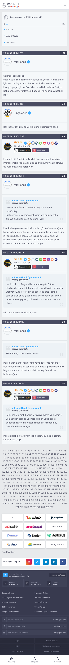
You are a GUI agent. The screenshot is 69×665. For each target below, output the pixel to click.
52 (23, 457)
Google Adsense (8, 593)
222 (29, 493)
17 (40, 450)
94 (25, 464)
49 (14, 457)
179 (40, 482)
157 (16, 479)
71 (19, 461)
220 (20, 493)
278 (34, 507)
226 (47, 493)
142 (20, 475)
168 (61, 479)
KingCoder (20, 113)
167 (57, 479)
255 (50, 500)
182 (52, 482)
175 (24, 482)
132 (45, 472)
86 (65, 461)
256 (54, 500)
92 (18, 464)
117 (48, 468)
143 (24, 475)
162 (36, 479)
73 (25, 461)
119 (55, 468)
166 (53, 479)
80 (46, 461)
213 (56, 489)
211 (48, 489)
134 (53, 472)
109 (17, 468)
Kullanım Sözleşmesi (51, 651)
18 (43, 450)
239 (41, 496)
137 (65, 472)
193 (34, 486)
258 (63, 500)
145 (32, 475)
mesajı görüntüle (20, 203)
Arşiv (17, 641)
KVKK (17, 646)
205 (22, 489)
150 (53, 475)
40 (48, 454)
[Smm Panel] (56, 517)
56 (36, 457)
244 (63, 496)
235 (23, 496)
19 (46, 450)
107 (9, 468)
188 (13, 486)
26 (4, 454)
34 (29, 454)
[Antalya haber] (34, 544)
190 (22, 486)
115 (40, 468)
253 (41, 500)
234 (19, 496)
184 (60, 482)
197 (50, 486)
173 (16, 482)
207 (31, 489)
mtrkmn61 (20, 61)
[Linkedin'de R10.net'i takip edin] (54, 562)
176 (28, 482)
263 (21, 503)
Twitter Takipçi (39, 607)
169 (65, 479)
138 (3, 475)
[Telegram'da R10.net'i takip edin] (46, 562)
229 (60, 493)
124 (12, 472)
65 (64, 457)
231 (5, 496)
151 (57, 475)
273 (65, 503)
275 (21, 507)
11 (23, 450)
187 (9, 486)
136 (61, 472)
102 (53, 464)
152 (61, 475)
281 (47, 507)
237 (32, 496)
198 (55, 486)
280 (43, 507)
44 (61, 454)
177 (32, 482)
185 (64, 482)
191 (26, 486)
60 (48, 457)
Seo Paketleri (8, 552)
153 (65, 475)
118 (52, 468)
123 (7, 472)
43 (58, 454)
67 (7, 461)
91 (16, 464)
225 (43, 493)
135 (57, 472)
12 (26, 450)
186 (5, 486)
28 (10, 454)
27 (7, 454)
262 (17, 503)
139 (8, 475)
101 (48, 464)
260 (8, 503)
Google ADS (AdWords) (10, 611)
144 (28, 475)
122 (3, 472)
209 (40, 489)
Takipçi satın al (57, 544)
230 (65, 493)
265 (30, 503)
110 (21, 468)
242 (54, 496)
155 (7, 479)
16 (38, 450)
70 (16, 461)
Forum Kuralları (17, 651)
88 (6, 464)
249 (23, 500)
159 (24, 479)
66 (4, 461)
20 (49, 450)
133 (49, 472)
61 (52, 457)
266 (35, 503)
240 (46, 496)
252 (37, 500)
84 (59, 461)
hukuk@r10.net (60, 626)
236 (28, 496)
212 (52, 489)
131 (40, 472)
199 (59, 486)
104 (61, 464)
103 (57, 464)
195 (42, 486)
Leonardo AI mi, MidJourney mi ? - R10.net (10, 5)
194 (38, 486)
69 (13, 461)
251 (32, 500)
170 (4, 482)
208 (35, 489)
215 (65, 489)
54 (29, 457)
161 (32, 479)
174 (20, 482)
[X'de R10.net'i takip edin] (37, 562)
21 (52, 450)
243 (59, 496)
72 (22, 461)
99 (41, 464)
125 (16, 472)
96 (31, 464)
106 (5, 468)
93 (22, 464)
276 (26, 507)
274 (17, 507)
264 (26, 503)
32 (23, 454)
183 (56, 482)
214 (60, 489)
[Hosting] (12, 535)
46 (4, 457)
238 (37, 496)
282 (52, 507)
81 (49, 461)
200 (63, 486)
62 (55, 457)
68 (10, 461)
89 (9, 464)
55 (33, 457)
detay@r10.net (60, 633)
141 (16, 475)
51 (20, 457)
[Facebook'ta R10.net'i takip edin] (63, 562)
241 (50, 496)
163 (40, 479)
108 (13, 468)
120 (60, 468)
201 (4, 489)
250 (28, 500)
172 (12, 482)
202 (9, 489)
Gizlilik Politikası (51, 641)
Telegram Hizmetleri (42, 598)
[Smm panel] (56, 535)
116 (44, 468)
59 (45, 457)
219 (16, 493)
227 (51, 493)
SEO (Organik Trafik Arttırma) (13, 598)
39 (45, 454)
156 (12, 479)
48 (10, 457)
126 (20, 472)
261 (12, 503)
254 (45, 500)
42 (55, 454)
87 (3, 464)
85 (62, 461)
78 (40, 461)
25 (65, 450)
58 (42, 457)
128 (28, 472)
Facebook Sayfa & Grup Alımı (45, 611)
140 (12, 475)
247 (14, 500)
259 (4, 503)
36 (36, 454)
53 (26, 457)
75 (31, 461)
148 (45, 475)
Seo (12, 517)
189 (18, 486)
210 (44, 489)
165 (49, 479)
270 (53, 503)
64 (61, 457)
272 (61, 503)
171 (8, 482)
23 (58, 450)
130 (37, 472)
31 (20, 454)
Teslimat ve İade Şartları (52, 646)
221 (25, 493)
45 (64, 454)
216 (4, 493)
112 (29, 468)
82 (52, 461)
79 (43, 461)
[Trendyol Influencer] (34, 517)
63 (58, 457)
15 (35, 450)
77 (37, 461)
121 (63, 468)
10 (21, 450)
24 (61, 450)
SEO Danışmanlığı (8, 607)
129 (32, 472)
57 (39, 457)
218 (12, 493)
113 (32, 468)
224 (38, 493)
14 (32, 450)
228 (56, 493)
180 (44, 482)
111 (25, 468)
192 (30, 486)
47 (7, 457)
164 (45, 479)
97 (35, 464)
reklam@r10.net (59, 620)
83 (55, 461)
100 (45, 464)
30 (17, 454)
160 (28, 479)
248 (19, 500)
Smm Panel (56, 526)
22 (55, 450)
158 (20, 479)
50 (17, 457)
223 (34, 493)
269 (48, 503)
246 (10, 500)
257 (59, 500)
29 (14, 454)
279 (38, 507)
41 (52, 454)
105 (65, 464)
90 (12, 464)
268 (44, 503)
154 (3, 479)
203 (13, 489)
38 (42, 454)
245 (6, 500)
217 (8, 493)
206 (27, 489)
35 (33, 454)
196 (46, 486)
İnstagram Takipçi (41, 593)
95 (28, 464)
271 (57, 503)
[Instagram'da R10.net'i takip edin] (29, 562)
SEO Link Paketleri (9, 602)
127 (24, 472)
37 (39, 454)
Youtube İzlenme (40, 602)
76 (34, 461)
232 (10, 496)
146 (37, 475)
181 (48, 482)
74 (28, 461)
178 (36, 482)
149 (49, 475)
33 (26, 454)
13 (29, 450)
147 (41, 475)
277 (30, 507)
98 (38, 464)
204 (18, 489)
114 (36, 468)
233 (14, 496)
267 (39, 503)
